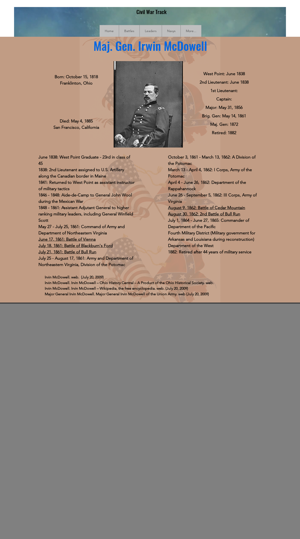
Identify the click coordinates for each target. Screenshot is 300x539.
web (182, 294)
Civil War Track (151, 11)
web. (210, 283)
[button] (129, 31)
